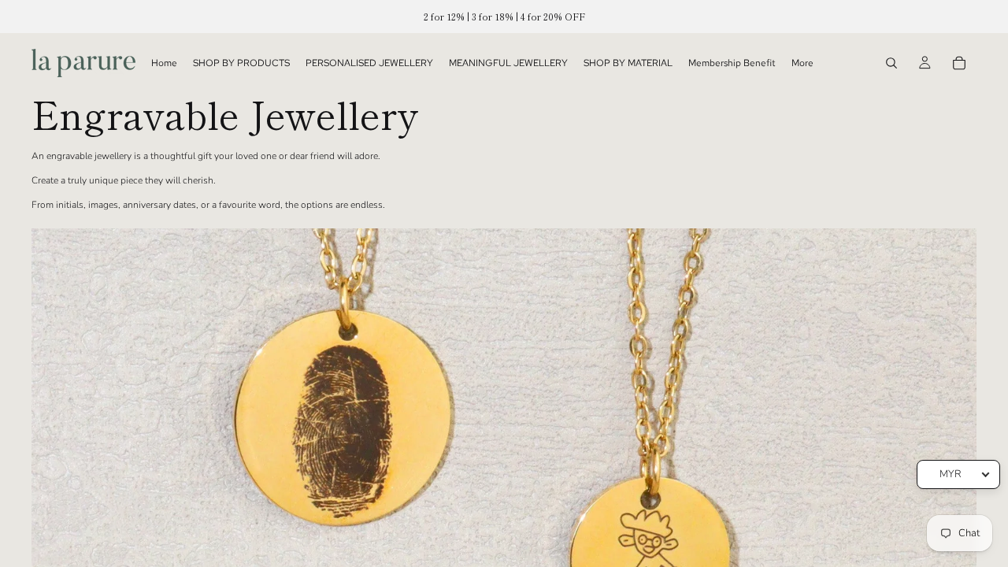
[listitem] (802, 63)
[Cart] (959, 63)
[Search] (891, 63)
